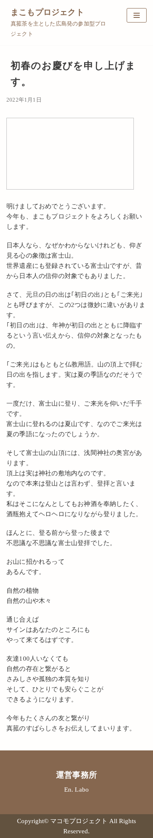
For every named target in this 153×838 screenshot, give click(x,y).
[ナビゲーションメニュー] (137, 15)
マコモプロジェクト (79, 821)
